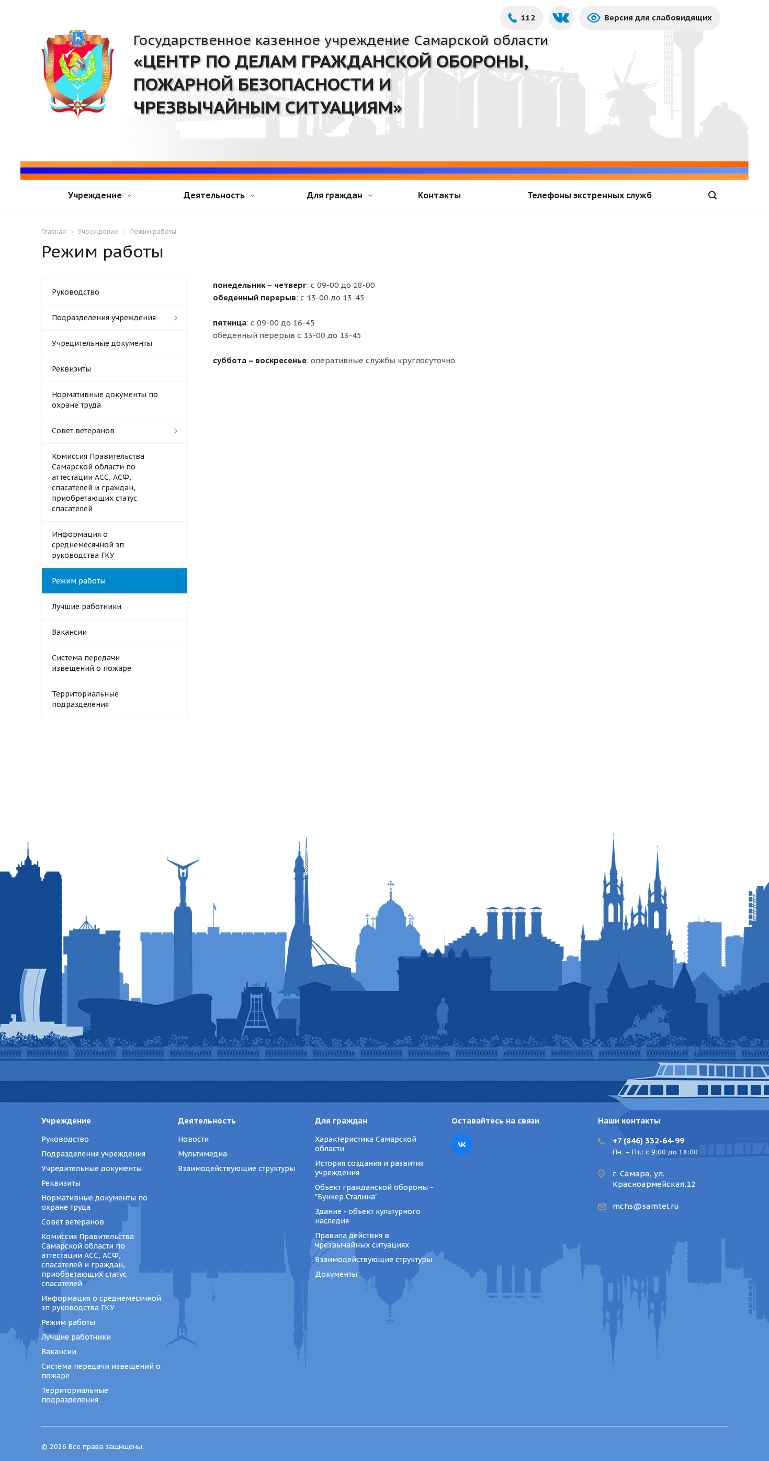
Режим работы (79, 581)
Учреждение (96, 195)
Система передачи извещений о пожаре (91, 663)
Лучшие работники (86, 606)
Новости (193, 1139)
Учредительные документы (102, 343)
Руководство (75, 292)
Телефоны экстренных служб (589, 195)
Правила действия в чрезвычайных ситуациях (362, 1240)
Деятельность (215, 195)
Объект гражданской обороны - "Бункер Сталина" (374, 1192)
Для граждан (336, 195)
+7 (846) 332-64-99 (648, 1140)
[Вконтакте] (461, 1144)
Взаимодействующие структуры (236, 1168)
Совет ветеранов (83, 430)
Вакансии (69, 632)
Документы (336, 1274)
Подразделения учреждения (104, 317)
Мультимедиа (202, 1154)
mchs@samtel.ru (646, 1206)
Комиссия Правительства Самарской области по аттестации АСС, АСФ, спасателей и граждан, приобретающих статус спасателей (98, 482)
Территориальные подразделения (85, 699)
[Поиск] (712, 195)
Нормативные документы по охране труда (105, 400)
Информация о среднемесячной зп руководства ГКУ (88, 545)
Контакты (439, 195)
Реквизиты (71, 369)
